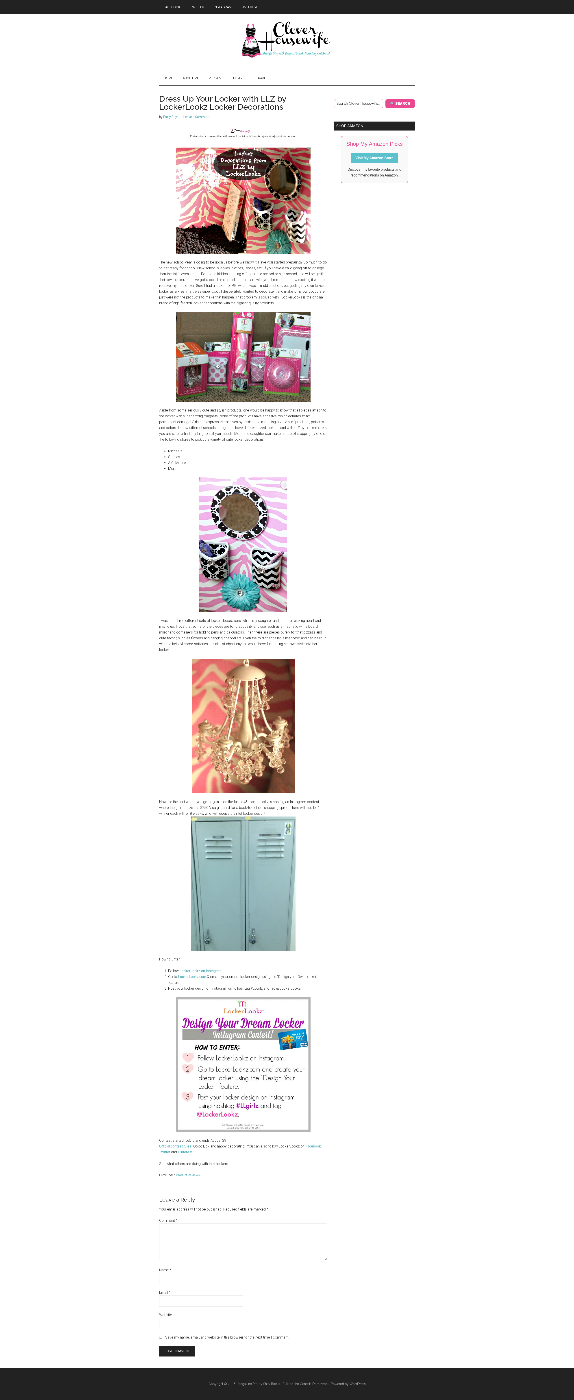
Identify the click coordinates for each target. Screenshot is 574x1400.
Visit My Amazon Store (374, 158)
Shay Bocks (271, 1384)
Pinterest (185, 1152)
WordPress (358, 1384)
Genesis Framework (314, 1384)
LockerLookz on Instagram (201, 971)
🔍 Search (400, 103)
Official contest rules (175, 1146)
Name (165, 1270)
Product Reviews (188, 1175)
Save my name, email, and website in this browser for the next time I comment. (227, 1337)
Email (164, 1292)
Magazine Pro (248, 1384)
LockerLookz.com (192, 977)
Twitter (164, 1152)
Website (165, 1315)
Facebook (313, 1146)
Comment (168, 1220)
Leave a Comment (196, 117)
